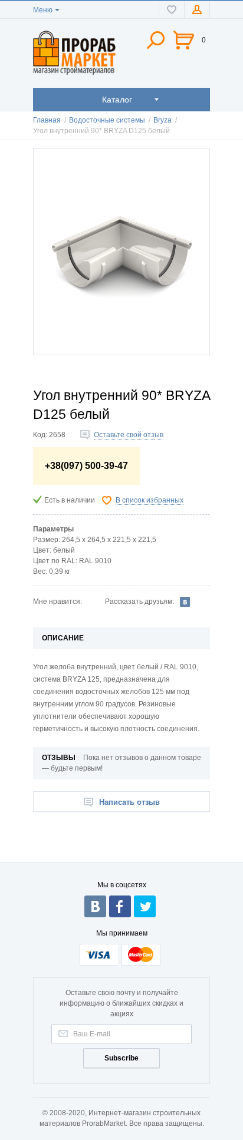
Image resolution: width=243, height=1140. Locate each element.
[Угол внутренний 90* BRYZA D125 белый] (121, 252)
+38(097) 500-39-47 (86, 466)
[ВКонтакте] (185, 601)
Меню (42, 10)
